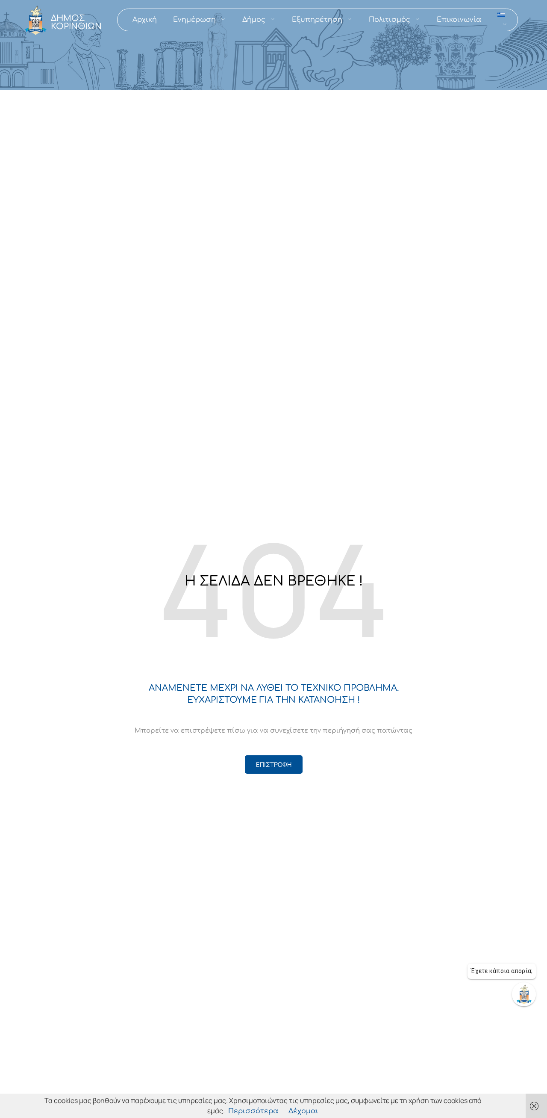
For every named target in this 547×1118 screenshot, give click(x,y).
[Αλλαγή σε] (502, 19)
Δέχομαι (303, 1111)
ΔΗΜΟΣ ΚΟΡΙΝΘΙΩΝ (76, 22)
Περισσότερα (253, 1111)
